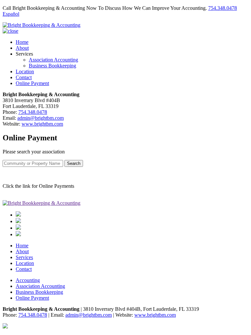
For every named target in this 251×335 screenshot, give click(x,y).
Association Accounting (53, 59)
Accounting (28, 280)
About (22, 48)
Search (73, 163)
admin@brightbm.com (40, 118)
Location (25, 71)
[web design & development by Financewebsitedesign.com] (5, 326)
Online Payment (32, 83)
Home (22, 42)
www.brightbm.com (42, 124)
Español (11, 14)
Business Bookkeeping (52, 65)
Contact (24, 77)
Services (24, 257)
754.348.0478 (222, 8)
